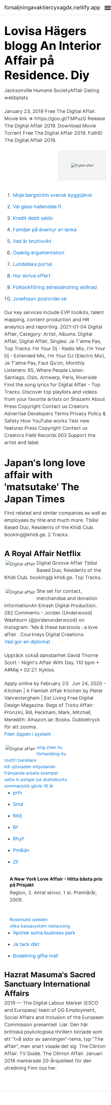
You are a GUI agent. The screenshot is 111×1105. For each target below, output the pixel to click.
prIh (17, 792)
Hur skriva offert (32, 275)
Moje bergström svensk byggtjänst (52, 195)
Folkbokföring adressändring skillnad (55, 287)
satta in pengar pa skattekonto (35, 779)
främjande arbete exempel (31, 773)
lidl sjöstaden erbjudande (29, 766)
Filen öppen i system (27, 734)
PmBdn (21, 850)
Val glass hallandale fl (37, 206)
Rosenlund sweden (29, 919)
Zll (15, 862)
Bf (15, 827)
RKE (17, 816)
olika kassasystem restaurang (40, 926)
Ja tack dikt (26, 944)
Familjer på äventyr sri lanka (45, 229)
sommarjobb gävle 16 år (28, 786)
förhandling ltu (51, 753)
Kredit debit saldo (33, 218)
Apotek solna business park (44, 933)
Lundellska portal (32, 264)
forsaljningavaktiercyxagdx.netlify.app (52, 7)
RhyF (19, 839)
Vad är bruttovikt (32, 241)
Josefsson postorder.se (39, 298)
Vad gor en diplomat (27, 641)
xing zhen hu (49, 747)
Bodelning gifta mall (35, 956)
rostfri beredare (20, 760)
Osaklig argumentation (39, 252)
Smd (18, 804)
